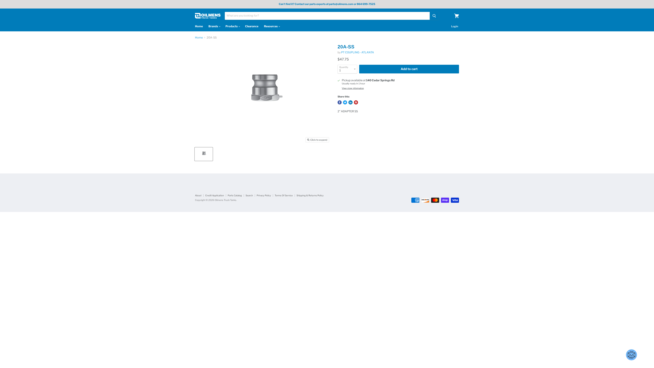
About (198, 195)
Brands (213, 26)
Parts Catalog (235, 195)
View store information (353, 88)
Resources (271, 26)
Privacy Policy (264, 195)
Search (249, 195)
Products (231, 26)
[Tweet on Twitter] (345, 102)
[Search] (434, 16)
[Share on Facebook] (340, 102)
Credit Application (214, 195)
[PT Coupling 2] (204, 154)
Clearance (251, 26)
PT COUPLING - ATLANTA (357, 52)
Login (454, 26)
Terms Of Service (284, 195)
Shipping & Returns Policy (310, 195)
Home (199, 26)
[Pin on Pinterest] (356, 102)
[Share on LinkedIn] (350, 102)
